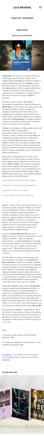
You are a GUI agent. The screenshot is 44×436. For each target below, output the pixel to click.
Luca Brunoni (22, 7)
